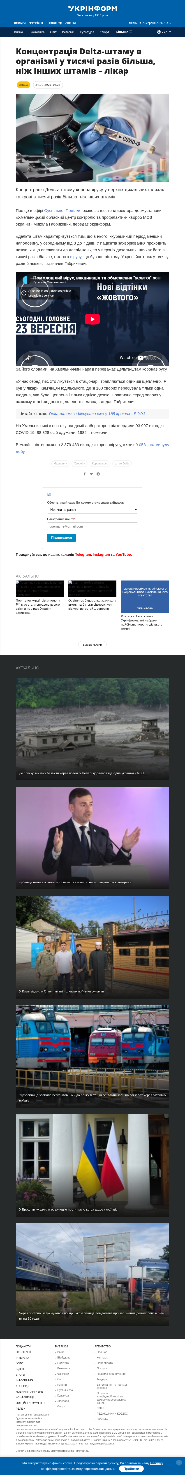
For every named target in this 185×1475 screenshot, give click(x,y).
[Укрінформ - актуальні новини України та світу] (92, 8)
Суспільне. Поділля (62, 210)
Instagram (101, 555)
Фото (19, 1363)
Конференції (25, 1397)
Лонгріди (23, 1386)
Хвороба (79, 463)
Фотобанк (36, 23)
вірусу (75, 257)
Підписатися (61, 537)
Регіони (68, 32)
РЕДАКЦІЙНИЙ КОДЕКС (112, 1413)
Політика (63, 1363)
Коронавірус (100, 463)
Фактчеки (63, 1373)
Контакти (103, 1357)
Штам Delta (122, 463)
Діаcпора (63, 1401)
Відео (20, 1369)
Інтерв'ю (22, 1357)
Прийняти (131, 1468)
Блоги (20, 1374)
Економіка (37, 32)
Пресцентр (54, 23)
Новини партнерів (30, 1391)
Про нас (102, 1352)
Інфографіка (25, 1380)
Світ (53, 32)
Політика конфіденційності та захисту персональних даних (111, 1398)
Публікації (23, 1352)
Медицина (60, 463)
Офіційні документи (31, 1403)
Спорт (105, 32)
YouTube (123, 555)
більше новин (92, 644)
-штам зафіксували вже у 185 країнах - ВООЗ (97, 414)
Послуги (20, 23)
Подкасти (23, 1346)
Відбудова (63, 1357)
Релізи (20, 1408)
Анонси (70, 23)
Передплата (105, 1363)
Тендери (102, 1379)
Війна (18, 32)
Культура (87, 32)
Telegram (83, 555)
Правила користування (111, 1373)
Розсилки (103, 1419)
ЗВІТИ (100, 1408)
